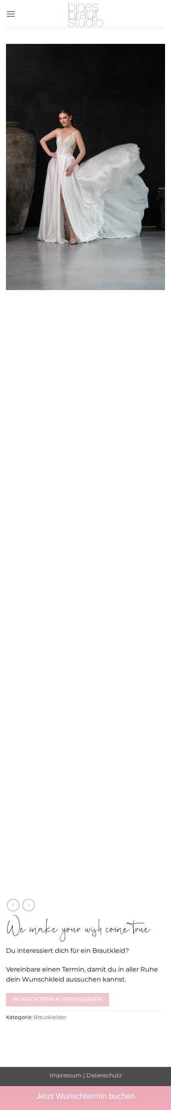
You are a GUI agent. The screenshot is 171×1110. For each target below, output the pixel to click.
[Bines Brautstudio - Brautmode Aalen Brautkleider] (85, 14)
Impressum (66, 1075)
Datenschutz (104, 1075)
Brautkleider (50, 1017)
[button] (11, 14)
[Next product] (13, 905)
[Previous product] (28, 905)
